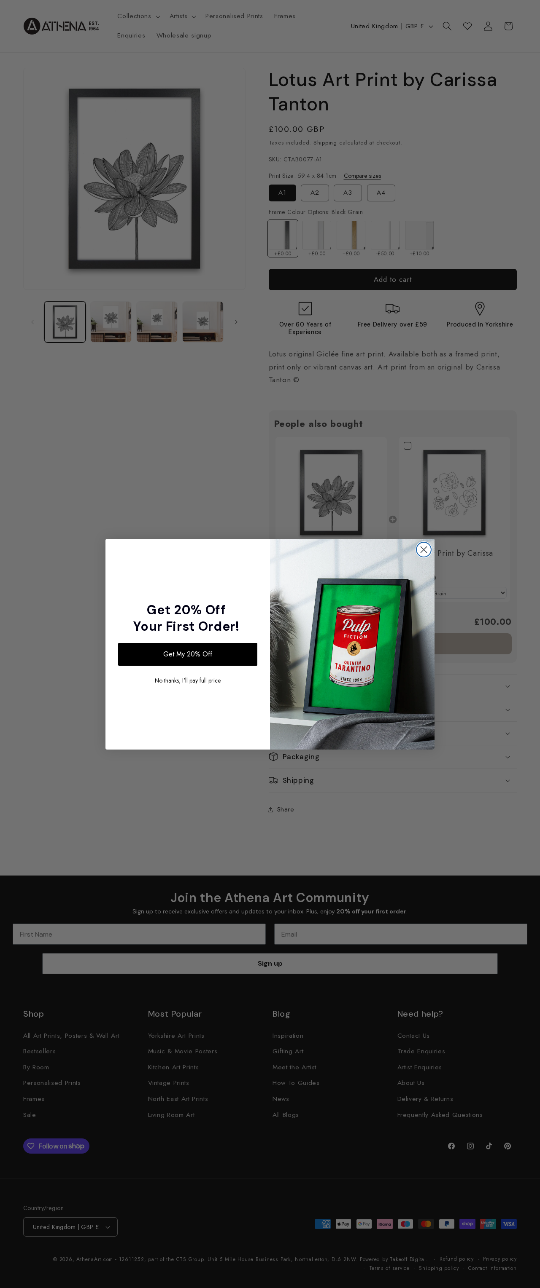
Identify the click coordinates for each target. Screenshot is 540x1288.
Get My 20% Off (187, 654)
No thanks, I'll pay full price (188, 680)
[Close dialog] (423, 549)
